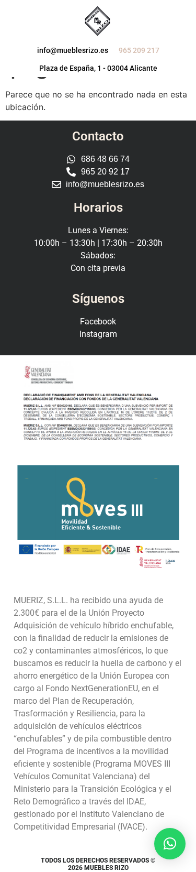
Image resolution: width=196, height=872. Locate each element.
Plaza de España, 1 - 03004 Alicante (98, 68)
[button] (170, 843)
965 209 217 (139, 50)
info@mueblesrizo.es (72, 50)
